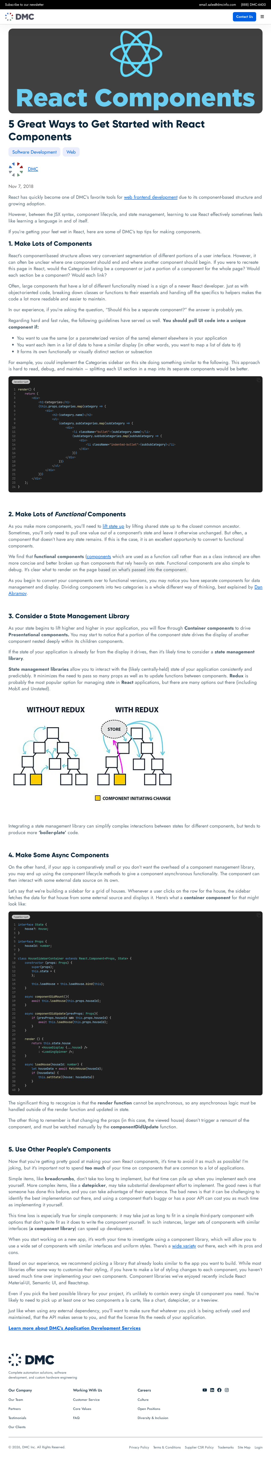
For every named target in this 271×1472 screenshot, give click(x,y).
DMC (33, 168)
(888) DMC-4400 (253, 4)
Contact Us (244, 16)
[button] (259, 380)
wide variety (184, 1245)
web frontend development (150, 197)
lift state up (113, 526)
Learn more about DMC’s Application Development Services (74, 1328)
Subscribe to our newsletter (24, 4)
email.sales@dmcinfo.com (217, 4)
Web (71, 152)
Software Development (34, 152)
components (99, 556)
